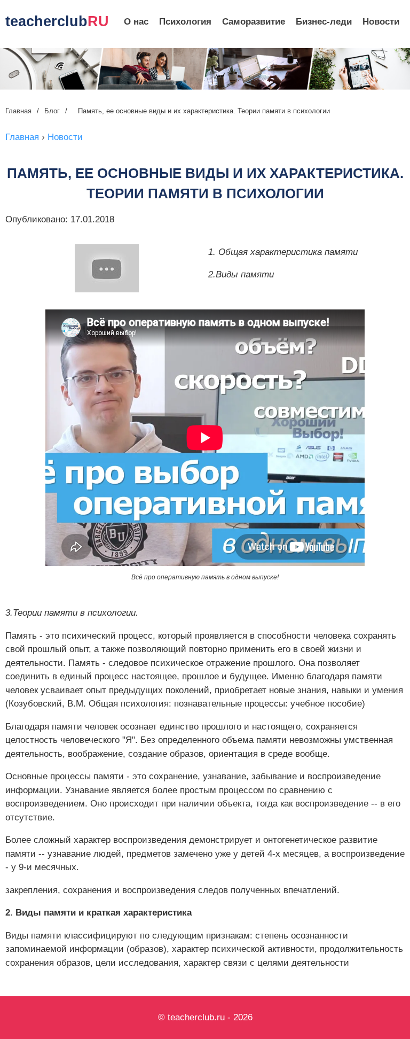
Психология (185, 22)
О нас (136, 22)
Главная (18, 111)
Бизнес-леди (324, 22)
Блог (52, 111)
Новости (380, 22)
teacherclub (57, 21)
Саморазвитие (253, 22)
